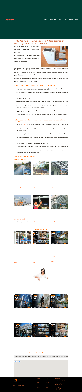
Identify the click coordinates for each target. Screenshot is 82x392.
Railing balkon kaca (54, 256)
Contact (71, 19)
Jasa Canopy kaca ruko (55, 221)
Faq (65, 19)
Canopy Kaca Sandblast (37, 187)
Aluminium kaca (53, 19)
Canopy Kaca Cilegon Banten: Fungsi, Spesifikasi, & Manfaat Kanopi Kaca (22, 188)
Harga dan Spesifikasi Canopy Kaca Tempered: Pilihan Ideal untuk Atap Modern (22, 219)
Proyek (61, 19)
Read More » (34, 192)
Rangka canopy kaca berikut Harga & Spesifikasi (59, 187)
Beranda (45, 19)
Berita (76, 19)
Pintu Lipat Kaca (35, 256)
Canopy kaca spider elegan (37, 221)
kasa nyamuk (25, 124)
